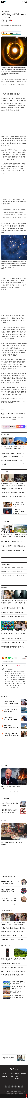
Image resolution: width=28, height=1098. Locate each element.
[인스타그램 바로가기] (15, 1086)
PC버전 (24, 1091)
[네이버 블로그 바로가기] (22, 1086)
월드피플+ (10, 1073)
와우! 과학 (11, 1077)
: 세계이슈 (5, 946)
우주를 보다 (6, 11)
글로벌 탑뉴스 (4, 765)
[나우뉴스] (5, 2)
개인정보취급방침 (14, 1091)
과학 (2, 11)
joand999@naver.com (16, 399)
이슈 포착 (3, 821)
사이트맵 (19, 1091)
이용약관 (7, 1091)
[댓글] (10, 20)
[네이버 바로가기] (19, 1086)
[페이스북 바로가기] (6, 1086)
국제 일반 (4, 1073)
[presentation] (11, 791)
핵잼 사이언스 (17, 1077)
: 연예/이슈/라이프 (7, 876)
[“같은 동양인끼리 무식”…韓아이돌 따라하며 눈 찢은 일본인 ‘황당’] (24, 891)
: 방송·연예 (5, 910)
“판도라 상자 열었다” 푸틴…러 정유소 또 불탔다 (14, 210)
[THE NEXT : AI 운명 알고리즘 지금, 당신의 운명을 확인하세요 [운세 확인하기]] (14, 427)
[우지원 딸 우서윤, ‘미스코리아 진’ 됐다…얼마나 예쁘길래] (24, 882)
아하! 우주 (4, 1077)
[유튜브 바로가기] (12, 1086)
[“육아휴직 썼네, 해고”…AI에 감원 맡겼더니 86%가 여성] (24, 899)
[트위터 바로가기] (9, 1086)
